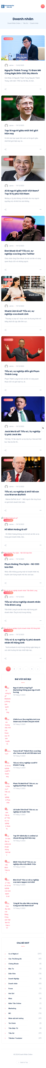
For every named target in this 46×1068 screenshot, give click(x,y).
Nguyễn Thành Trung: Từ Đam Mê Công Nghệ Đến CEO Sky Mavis (23, 72)
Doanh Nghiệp (13, 979)
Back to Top (24, 1062)
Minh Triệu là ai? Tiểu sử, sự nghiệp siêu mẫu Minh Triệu (24, 863)
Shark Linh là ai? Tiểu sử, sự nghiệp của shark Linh (19, 313)
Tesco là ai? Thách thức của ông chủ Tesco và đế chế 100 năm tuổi (27, 752)
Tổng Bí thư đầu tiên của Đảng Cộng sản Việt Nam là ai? (25, 904)
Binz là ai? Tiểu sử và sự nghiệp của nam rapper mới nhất (26, 881)
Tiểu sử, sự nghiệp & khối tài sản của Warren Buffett (22, 493)
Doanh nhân (8, 39)
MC (9, 1013)
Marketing (12, 1008)
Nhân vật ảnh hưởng (15, 1018)
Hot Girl (11, 993)
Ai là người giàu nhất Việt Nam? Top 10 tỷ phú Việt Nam (22, 192)
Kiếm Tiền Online (14, 1003)
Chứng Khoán (13, 964)
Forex (10, 989)
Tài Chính (12, 1023)
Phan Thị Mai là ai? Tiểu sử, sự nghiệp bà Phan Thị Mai (25, 784)
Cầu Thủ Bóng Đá (15, 959)
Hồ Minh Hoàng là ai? (16, 529)
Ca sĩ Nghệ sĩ (13, 954)
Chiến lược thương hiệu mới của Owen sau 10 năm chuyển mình (26, 720)
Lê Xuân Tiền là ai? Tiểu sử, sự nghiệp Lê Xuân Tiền (25, 811)
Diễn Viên (12, 974)
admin (11, 65)
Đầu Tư (11, 969)
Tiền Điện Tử (13, 1028)
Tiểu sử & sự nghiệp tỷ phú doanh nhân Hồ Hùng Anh (22, 641)
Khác (10, 998)
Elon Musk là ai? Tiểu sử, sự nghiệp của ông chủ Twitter (19, 252)
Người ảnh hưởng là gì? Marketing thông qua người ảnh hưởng (26, 690)
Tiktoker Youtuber (15, 1038)
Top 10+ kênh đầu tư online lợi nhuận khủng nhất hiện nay (25, 837)
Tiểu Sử (11, 1033)
